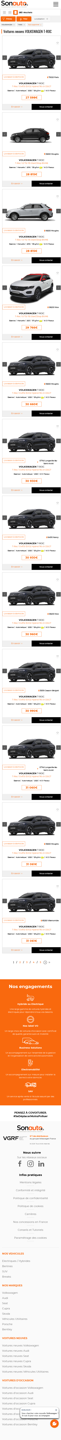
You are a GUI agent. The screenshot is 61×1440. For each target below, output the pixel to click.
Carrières (30, 1214)
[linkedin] (43, 1163)
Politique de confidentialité (30, 1198)
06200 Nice (54, 307)
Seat (5, 1303)
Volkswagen (10, 1293)
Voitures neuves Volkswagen (20, 1345)
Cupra (6, 1308)
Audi (5, 1298)
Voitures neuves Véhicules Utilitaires (25, 1372)
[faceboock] (21, 1163)
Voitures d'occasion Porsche (20, 1419)
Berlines (7, 1266)
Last (49, 963)
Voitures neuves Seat (15, 1356)
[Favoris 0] (57, 43)
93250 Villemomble (50, 920)
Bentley (7, 1329)
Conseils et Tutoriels (30, 1230)
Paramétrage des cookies (30, 1238)
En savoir (15, 107)
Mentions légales (30, 1182)
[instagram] (32, 1163)
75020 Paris (54, 77)
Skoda (6, 1314)
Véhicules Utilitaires (14, 1319)
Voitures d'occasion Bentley (19, 1424)
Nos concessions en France (30, 1222)
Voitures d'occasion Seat (17, 1398)
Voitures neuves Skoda (16, 1366)
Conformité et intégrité (30, 1190)
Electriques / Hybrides (16, 1261)
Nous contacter (46, 107)
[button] (56, 4)
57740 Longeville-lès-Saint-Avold (48, 462)
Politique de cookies (30, 1206)
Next (44, 963)
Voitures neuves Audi (15, 1351)
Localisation (39, 19)
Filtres (9, 19)
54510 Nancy (53, 537)
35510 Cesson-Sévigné (49, 690)
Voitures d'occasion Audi (17, 1393)
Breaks (6, 1277)
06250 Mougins (52, 154)
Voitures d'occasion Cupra (18, 1403)
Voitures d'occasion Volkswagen (22, 1388)
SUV (5, 1271)
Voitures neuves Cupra (16, 1361)
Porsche (7, 1324)
